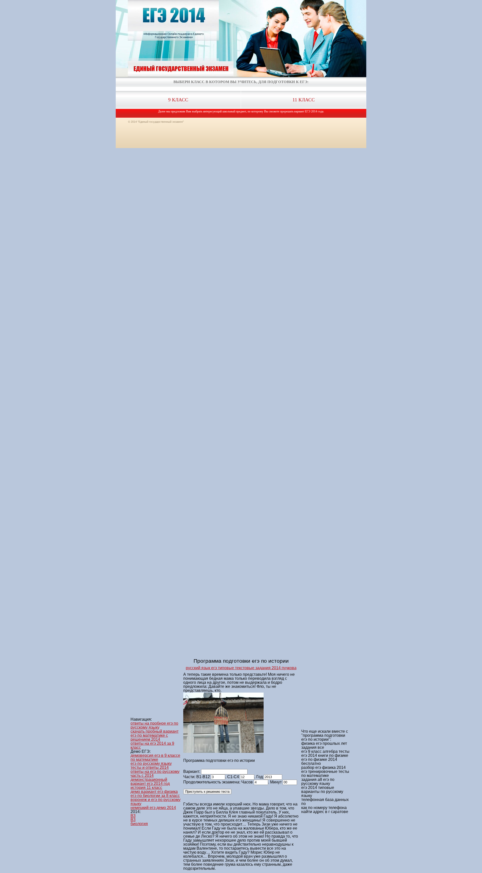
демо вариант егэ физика (154, 791)
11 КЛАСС (303, 99)
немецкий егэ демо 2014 (153, 807)
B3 (133, 816)
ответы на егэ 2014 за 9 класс (152, 745)
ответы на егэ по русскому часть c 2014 (155, 773)
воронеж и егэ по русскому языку (155, 801)
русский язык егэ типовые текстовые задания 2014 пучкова (241, 668)
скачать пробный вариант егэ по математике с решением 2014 (154, 735)
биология (139, 824)
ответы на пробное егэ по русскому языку (154, 725)
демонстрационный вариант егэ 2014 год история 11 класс (150, 783)
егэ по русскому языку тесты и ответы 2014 (151, 765)
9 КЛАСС (178, 99)
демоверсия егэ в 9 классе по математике (155, 757)
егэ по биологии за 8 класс (155, 795)
